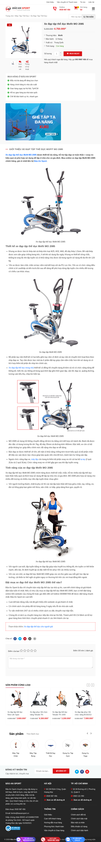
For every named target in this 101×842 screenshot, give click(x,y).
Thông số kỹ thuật (27, 66)
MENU (93, 10)
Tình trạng (50, 46)
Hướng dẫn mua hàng (53, 822)
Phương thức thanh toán (54, 826)
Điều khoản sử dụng (79, 826)
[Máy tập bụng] (33, 745)
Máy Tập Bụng (33, 754)
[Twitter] (19, 638)
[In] (34, 638)
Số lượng (48, 53)
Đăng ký (62, 771)
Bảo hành (49, 39)
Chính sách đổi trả (78, 815)
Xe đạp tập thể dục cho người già (38, 627)
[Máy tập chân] (15, 745)
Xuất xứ (49, 42)
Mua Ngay (74, 53)
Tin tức (82, 2)
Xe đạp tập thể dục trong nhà (21, 368)
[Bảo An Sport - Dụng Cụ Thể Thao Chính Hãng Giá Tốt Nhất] (18, 9)
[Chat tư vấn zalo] (75, 839)
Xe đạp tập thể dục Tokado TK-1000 (59, 713)
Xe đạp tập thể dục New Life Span (15, 713)
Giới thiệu (50, 2)
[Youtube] (87, 771)
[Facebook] (14, 638)
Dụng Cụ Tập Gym (68, 754)
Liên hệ (91, 2)
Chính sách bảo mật (79, 819)
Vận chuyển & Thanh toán (67, 2)
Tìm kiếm (89, 17)
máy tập (34, 459)
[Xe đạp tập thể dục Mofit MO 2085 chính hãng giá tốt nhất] (23, 40)
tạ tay (83, 459)
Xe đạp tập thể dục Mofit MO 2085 (21, 155)
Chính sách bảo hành (79, 830)
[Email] (29, 638)
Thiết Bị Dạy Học (50, 754)
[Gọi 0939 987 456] (50, 839)
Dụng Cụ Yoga (85, 754)
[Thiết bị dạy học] (50, 745)
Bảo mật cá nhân (78, 822)
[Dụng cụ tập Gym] (68, 745)
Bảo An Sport (40, 161)
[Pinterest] (24, 638)
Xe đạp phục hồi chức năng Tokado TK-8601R (39, 714)
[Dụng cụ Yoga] (85, 745)
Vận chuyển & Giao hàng (54, 830)
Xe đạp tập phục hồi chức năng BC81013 (83, 713)
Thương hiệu (51, 35)
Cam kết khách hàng (52, 819)
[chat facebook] (26, 839)
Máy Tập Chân (15, 754)
